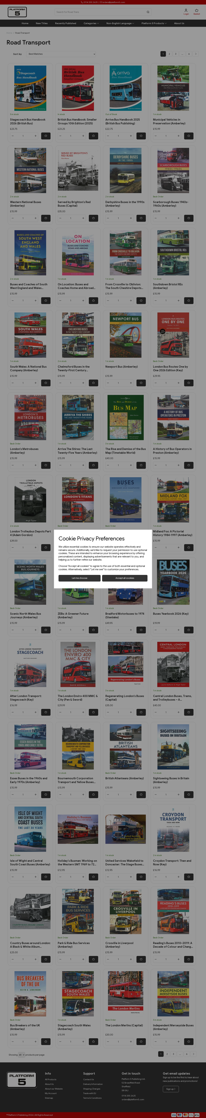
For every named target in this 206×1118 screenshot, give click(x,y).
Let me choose (79, 578)
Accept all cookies (125, 578)
